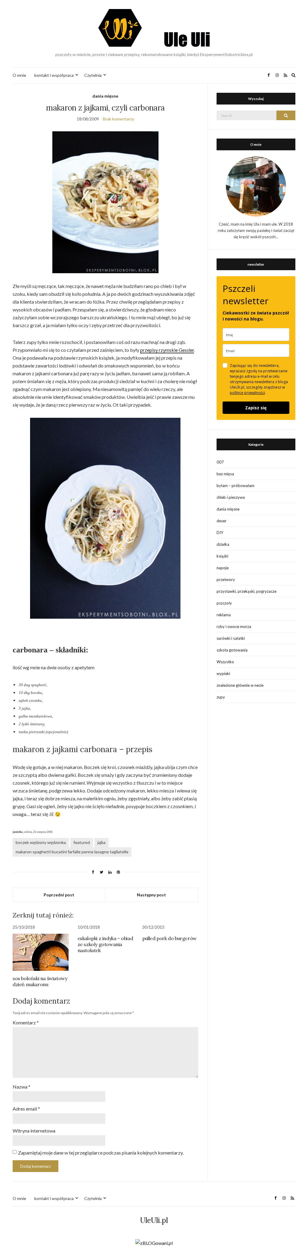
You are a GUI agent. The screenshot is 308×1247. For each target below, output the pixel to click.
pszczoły (224, 603)
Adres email (26, 1108)
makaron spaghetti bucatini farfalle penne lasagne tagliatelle (72, 851)
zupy (221, 697)
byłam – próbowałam (235, 485)
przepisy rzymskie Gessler (167, 350)
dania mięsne (105, 95)
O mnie (19, 75)
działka (223, 544)
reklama (224, 614)
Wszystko (225, 661)
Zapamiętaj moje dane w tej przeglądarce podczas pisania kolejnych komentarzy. (100, 1152)
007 (220, 462)
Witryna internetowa (34, 1130)
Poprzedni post (59, 894)
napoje (223, 567)
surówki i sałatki (231, 638)
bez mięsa (225, 473)
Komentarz (26, 1022)
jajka (101, 842)
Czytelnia (93, 75)
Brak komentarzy (118, 118)
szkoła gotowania (232, 650)
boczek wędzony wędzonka (41, 842)
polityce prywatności (247, 392)
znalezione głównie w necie (240, 685)
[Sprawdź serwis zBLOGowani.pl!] (154, 1242)
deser (221, 520)
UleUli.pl (154, 1220)
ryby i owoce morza (234, 626)
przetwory (226, 579)
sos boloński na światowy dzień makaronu (40, 981)
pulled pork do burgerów (169, 938)
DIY (220, 532)
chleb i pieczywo (231, 497)
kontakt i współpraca (54, 75)
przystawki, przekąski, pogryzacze (246, 591)
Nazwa (21, 1086)
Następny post (151, 894)
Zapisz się (255, 408)
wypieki (223, 673)
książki (222, 556)
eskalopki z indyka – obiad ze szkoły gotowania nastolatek (105, 944)
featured (81, 842)
